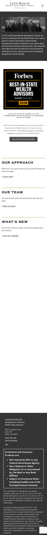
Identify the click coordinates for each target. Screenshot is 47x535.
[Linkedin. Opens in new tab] (6, 444)
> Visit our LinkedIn (10, 236)
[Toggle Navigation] (42, 6)
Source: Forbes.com (28, 130)
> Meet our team (8, 206)
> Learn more (7, 177)
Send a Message (11, 440)
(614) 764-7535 (10, 438)
